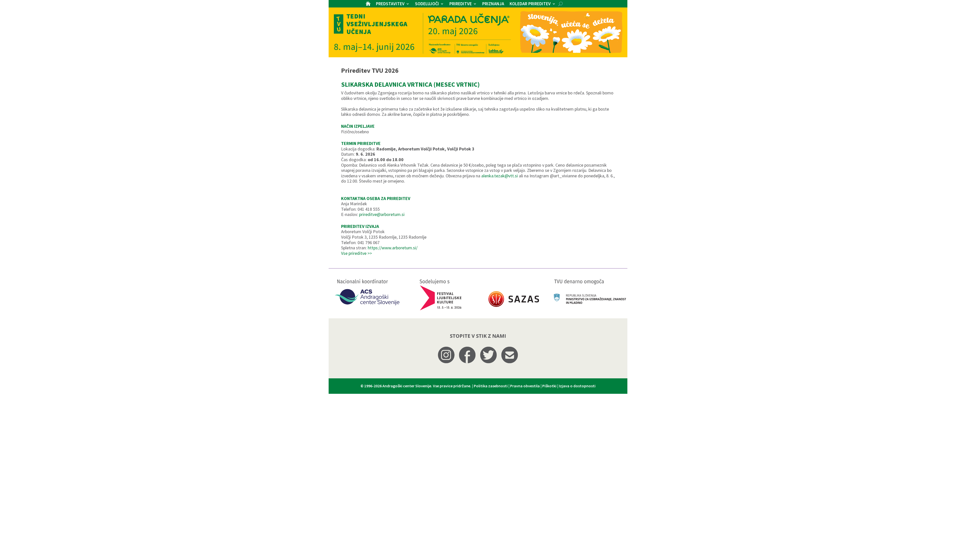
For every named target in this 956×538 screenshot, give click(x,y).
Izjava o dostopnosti (577, 385)
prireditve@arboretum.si (382, 214)
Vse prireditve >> (356, 253)
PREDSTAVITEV (390, 4)
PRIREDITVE (460, 4)
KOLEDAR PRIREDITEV (530, 4)
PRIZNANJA (493, 4)
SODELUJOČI (427, 4)
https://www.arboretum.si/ (393, 248)
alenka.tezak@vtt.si (499, 176)
